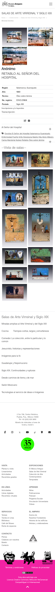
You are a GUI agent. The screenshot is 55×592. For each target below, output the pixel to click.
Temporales (33, 480)
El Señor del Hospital (21, 134)
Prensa (4, 537)
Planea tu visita (7, 469)
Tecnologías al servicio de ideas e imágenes (23, 392)
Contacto (5, 545)
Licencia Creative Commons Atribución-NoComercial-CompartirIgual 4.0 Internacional (27, 581)
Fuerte (15, 137)
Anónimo (8, 69)
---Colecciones (13, 18)
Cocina (5, 331)
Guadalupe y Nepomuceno (14, 363)
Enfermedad (7, 137)
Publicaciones (34, 493)
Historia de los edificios (38, 521)
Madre (35, 137)
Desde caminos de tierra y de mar (18, 378)
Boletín (4, 543)
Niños (31, 490)
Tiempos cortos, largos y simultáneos (31, 331)
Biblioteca (5, 521)
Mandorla (11, 140)
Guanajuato (45, 134)
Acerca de (33, 515)
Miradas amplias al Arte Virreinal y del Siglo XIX (24, 324)
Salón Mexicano (9, 385)
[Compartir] (25, 121)
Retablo (25, 140)
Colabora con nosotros (10, 540)
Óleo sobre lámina (36, 140)
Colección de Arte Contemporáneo (36, 476)
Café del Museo (8, 523)
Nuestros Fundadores (37, 518)
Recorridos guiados (9, 477)
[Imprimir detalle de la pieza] (29, 121)
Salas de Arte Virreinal (37, 472)
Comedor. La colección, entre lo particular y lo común (24, 340)
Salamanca (35, 134)
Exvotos (8, 134)
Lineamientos (7, 472)
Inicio (3, 18)
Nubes (18, 140)
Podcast (32, 496)
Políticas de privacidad (40, 568)
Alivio (44, 137)
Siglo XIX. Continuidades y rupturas (18, 371)
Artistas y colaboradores (38, 523)
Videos (31, 504)
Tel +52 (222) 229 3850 (27, 419)
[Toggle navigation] (50, 4)
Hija (40, 137)
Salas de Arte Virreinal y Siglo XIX (33, 18)
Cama (4, 140)
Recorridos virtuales (9, 496)
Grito (21, 137)
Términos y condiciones (14, 568)
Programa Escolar (36, 499)
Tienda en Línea (8, 518)
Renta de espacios (9, 526)
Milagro (50, 137)
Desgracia (27, 137)
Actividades (6, 474)
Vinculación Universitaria (38, 502)
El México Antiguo (36, 469)
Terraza (4, 515)
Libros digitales (7, 493)
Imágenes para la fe (11, 356)
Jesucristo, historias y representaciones (21, 349)
